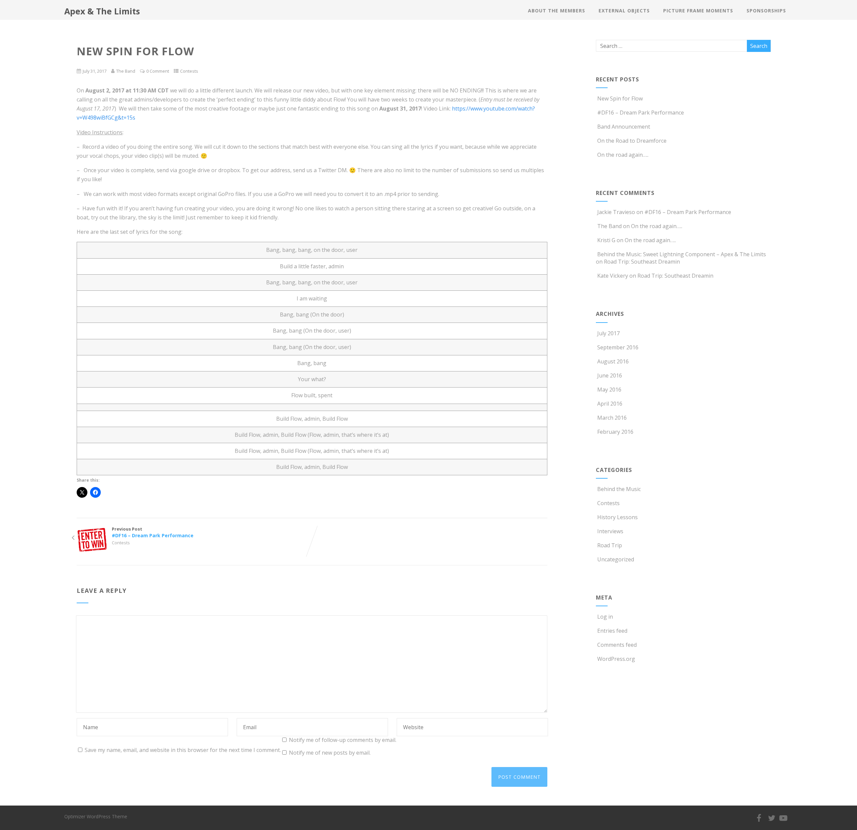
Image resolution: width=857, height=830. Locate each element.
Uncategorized (615, 559)
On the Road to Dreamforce (632, 140)
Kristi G (606, 240)
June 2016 (609, 375)
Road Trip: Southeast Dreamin (642, 261)
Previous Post (152, 532)
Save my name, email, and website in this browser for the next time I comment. (183, 750)
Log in (605, 616)
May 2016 (609, 389)
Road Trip (609, 545)
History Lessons (617, 517)
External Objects (624, 10)
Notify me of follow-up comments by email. (342, 740)
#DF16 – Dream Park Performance (640, 112)
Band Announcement (623, 126)
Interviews (610, 531)
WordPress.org (616, 659)
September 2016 (617, 347)
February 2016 (615, 431)
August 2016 (613, 361)
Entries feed (612, 630)
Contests (189, 71)
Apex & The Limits (102, 11)
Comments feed (617, 644)
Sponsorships (766, 10)
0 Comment (157, 71)
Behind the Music (619, 489)
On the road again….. (622, 154)
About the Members (556, 10)
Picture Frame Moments (698, 10)
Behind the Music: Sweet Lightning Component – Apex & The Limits (681, 254)
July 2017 (608, 333)
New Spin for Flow (620, 98)
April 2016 (609, 403)
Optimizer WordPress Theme (95, 816)
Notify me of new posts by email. (330, 752)
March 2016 (612, 417)
